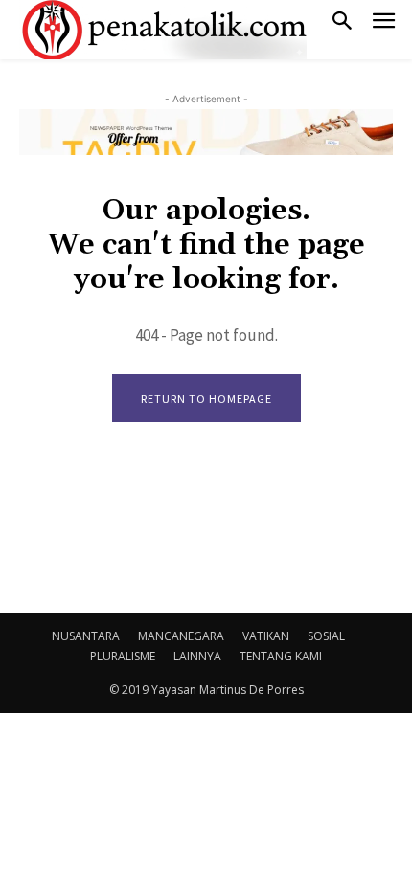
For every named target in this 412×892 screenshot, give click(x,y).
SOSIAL (326, 636)
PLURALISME (122, 656)
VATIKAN (265, 636)
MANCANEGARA (181, 636)
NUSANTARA (86, 636)
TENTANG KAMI (281, 656)
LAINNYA (197, 656)
